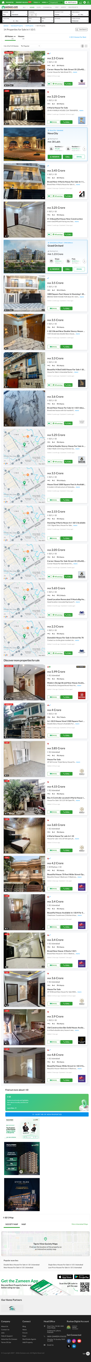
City (13, 12)
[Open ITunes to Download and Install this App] (65, 1279)
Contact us (5, 1330)
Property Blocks (23, 2)
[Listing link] (45, 69)
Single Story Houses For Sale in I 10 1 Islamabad (65, 1265)
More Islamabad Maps (80, 1224)
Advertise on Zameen (9, 1339)
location (31, 12)
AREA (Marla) (75, 12)
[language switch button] (80, 2)
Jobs (3, 1333)
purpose (5, 12)
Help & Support (7, 1336)
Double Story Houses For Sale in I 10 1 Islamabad (21, 1265)
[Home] (3, 2)
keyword (57, 18)
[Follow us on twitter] (69, 1348)
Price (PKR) (6, 18)
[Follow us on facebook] (69, 1343)
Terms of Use (6, 1342)
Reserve (55, 157)
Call (69, 84)
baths (43, 18)
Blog (24, 1326)
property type (59, 12)
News (25, 1330)
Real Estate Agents (29, 1339)
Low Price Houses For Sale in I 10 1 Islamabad (65, 1267)
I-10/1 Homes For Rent (77, 37)
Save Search (83, 29)
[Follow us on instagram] (74, 1343)
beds (30, 18)
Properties (10, 2)
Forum (25, 1333)
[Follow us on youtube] (79, 1343)
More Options (76, 18)
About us (4, 1326)
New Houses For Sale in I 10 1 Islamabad (18, 1267)
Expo (24, 1336)
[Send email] (49, 83)
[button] (6, 14)
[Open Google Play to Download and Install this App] (82, 1279)
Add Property (28, 1342)
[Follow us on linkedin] (74, 1348)
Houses (21, 37)
